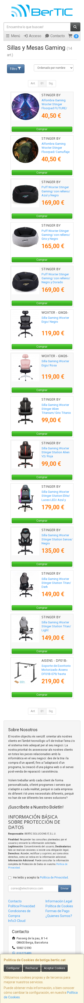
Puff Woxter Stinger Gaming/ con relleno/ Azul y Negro (56, 191)
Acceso (34, 36)
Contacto (57, 36)
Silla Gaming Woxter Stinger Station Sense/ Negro (57, 539)
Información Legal (59, 901)
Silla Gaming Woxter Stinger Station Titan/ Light (56, 626)
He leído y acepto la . (41, 877)
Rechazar (31, 968)
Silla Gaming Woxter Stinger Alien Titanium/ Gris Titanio (56, 409)
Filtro (13, 69)
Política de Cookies (59, 906)
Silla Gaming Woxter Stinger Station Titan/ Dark (56, 583)
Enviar (65, 888)
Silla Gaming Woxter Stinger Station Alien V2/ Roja (56, 452)
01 (42, 83)
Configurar (13, 968)
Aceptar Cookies (54, 968)
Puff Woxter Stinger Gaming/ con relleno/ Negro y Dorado (56, 278)
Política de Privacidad (54, 877)
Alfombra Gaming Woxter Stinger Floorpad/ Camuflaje (56, 148)
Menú (15, 36)
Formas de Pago (58, 911)
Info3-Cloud (16, 921)
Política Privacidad (21, 906)
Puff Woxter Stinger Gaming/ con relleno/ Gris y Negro (56, 235)
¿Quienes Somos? (59, 916)
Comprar (41, 129)
